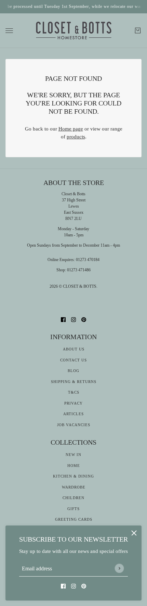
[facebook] (63, 586)
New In (73, 455)
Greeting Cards (73, 519)
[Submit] (119, 568)
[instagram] (73, 586)
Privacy (73, 403)
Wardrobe (73, 487)
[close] (134, 533)
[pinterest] (84, 586)
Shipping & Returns (73, 382)
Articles (73, 414)
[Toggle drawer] (9, 30)
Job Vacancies (73, 425)
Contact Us (73, 360)
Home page (70, 129)
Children (73, 498)
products (76, 136)
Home (73, 465)
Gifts (73, 509)
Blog (73, 371)
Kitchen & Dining (73, 476)
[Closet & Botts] (73, 31)
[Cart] (138, 30)
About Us (73, 349)
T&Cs (73, 392)
